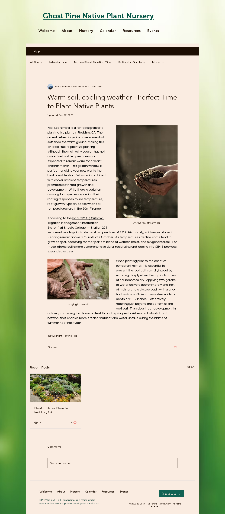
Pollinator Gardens (131, 62)
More (156, 62)
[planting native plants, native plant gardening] (55, 388)
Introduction (58, 62)
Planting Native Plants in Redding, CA (51, 410)
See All (191, 367)
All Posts (36, 62)
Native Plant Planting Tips (92, 62)
